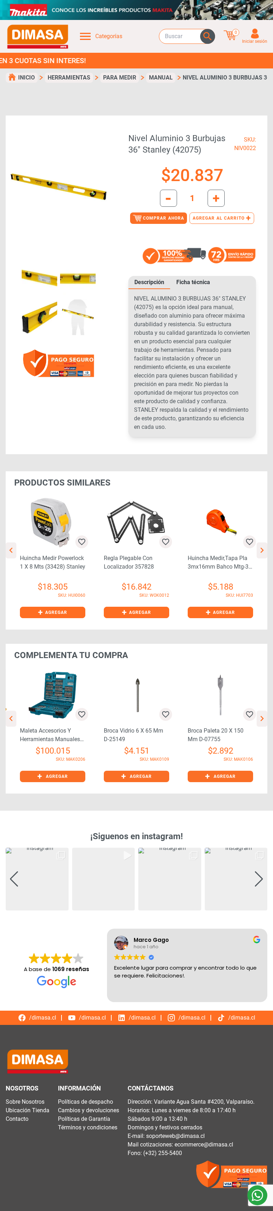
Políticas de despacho (85, 1101)
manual (161, 77)
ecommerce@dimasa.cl (204, 1144)
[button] (52, 612)
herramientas (69, 77)
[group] (37, 879)
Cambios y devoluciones (88, 1110)
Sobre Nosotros (25, 1101)
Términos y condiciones (87, 1127)
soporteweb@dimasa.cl (175, 1136)
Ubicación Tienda (27, 1110)
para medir (119, 77)
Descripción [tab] (149, 282)
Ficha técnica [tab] (193, 282)
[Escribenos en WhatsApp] (257, 1195)
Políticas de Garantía (84, 1118)
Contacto (17, 1118)
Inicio (26, 77)
